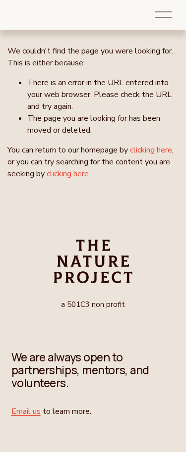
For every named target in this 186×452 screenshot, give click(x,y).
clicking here (151, 150)
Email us (26, 411)
